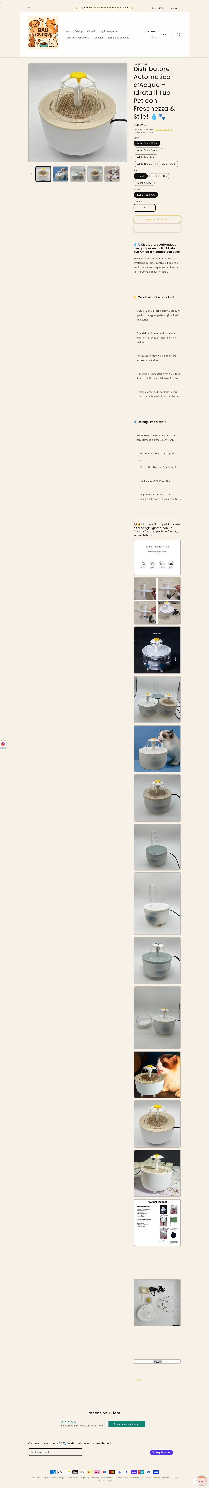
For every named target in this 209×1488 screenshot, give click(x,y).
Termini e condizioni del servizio (129, 1478)
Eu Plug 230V (144, 183)
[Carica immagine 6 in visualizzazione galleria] (112, 174)
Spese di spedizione (163, 129)
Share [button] (139, 1380)
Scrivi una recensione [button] (126, 1423)
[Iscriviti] (79, 1452)
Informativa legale (106, 1481)
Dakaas (3, 749)
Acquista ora (157, 228)
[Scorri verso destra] (124, 174)
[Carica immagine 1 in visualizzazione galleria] (43, 174)
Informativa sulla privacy (79, 1478)
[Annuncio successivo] (132, 8)
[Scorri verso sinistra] (31, 174)
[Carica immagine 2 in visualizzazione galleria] (60, 174)
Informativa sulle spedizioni (158, 1478)
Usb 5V (141, 176)
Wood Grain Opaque (148, 150)
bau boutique (42, 1478)
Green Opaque (168, 164)
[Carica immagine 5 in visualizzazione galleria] (95, 174)
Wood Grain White (147, 143)
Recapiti (175, 1478)
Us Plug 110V (160, 176)
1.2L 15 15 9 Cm (146, 195)
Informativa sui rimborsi (102, 1478)
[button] (164, 34)
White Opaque (145, 164)
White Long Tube (146, 157)
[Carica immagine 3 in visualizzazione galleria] (78, 174)
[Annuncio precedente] (76, 8)
